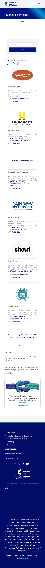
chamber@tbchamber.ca (12, 453)
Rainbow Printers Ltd (15, 217)
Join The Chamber (29, 337)
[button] (7, 60)
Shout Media (12, 261)
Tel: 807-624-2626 (10, 449)
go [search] (23, 49)
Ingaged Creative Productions (18, 172)
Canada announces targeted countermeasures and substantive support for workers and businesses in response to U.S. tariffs (21, 369)
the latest (8, 352)
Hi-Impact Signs (13, 130)
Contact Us (18, 337)
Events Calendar (26, 335)
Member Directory (14, 335)
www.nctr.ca (24, 558)
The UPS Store (13, 306)
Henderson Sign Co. (15, 87)
